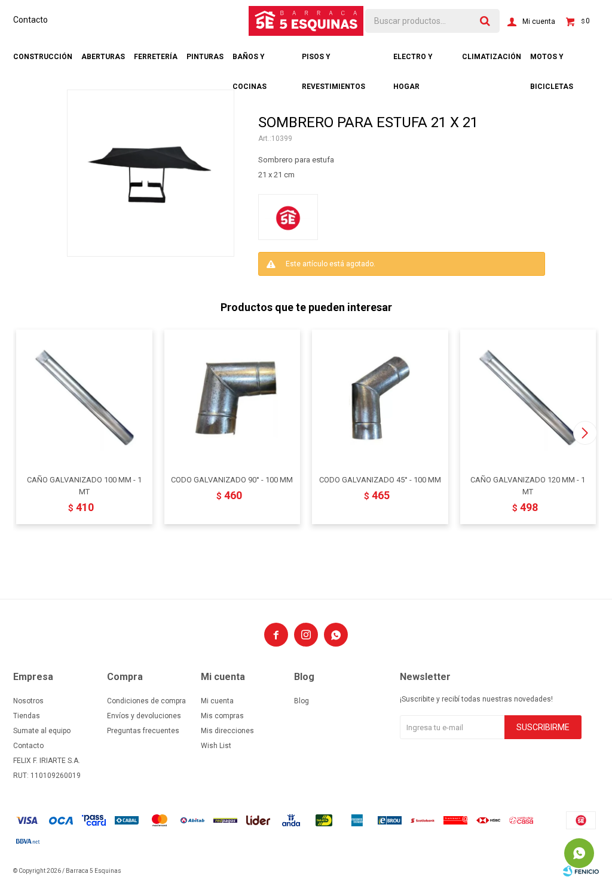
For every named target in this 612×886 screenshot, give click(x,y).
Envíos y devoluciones (144, 716)
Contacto (30, 19)
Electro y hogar (413, 62)
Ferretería (156, 57)
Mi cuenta (217, 701)
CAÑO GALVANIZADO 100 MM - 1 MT (84, 485)
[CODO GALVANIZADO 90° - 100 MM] (232, 398)
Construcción (42, 57)
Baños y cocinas (249, 62)
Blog (301, 701)
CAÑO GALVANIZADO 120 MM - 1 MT (527, 485)
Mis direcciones (227, 731)
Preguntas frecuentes (143, 731)
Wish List (216, 746)
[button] (585, 433)
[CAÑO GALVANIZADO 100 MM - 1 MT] (84, 398)
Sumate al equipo (42, 731)
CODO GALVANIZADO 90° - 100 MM (232, 479)
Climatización (491, 57)
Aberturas (103, 57)
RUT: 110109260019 (47, 775)
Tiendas (26, 716)
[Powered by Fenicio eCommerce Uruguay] (581, 871)
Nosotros (28, 701)
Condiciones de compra (146, 701)
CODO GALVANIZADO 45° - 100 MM (380, 479)
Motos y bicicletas (551, 62)
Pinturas (205, 57)
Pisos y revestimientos (333, 62)
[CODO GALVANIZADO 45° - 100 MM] (380, 398)
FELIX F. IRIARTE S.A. (46, 760)
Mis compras (222, 716)
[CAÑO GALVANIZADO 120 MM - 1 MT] (528, 398)
